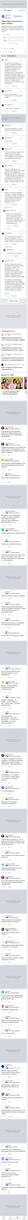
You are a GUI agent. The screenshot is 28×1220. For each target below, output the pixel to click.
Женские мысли (13, 530)
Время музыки (13, 1147)
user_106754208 (7, 354)
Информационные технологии (15, 772)
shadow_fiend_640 (8, 364)
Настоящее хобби (14, 1095)
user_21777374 (7, 344)
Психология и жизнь (14, 445)
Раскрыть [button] (7, 293)
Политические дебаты (15, 513)
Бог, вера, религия (16, 334)
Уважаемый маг (13, 917)
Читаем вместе (13, 930)
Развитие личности (14, 1159)
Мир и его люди (13, 683)
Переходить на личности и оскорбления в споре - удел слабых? (12, 350)
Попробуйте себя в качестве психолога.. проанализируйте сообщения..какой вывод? (12, 360)
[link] (12, 388)
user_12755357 (7, 334)
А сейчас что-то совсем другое (15, 1068)
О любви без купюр (17, 354)
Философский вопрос (9, 18)
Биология (16, 364)
